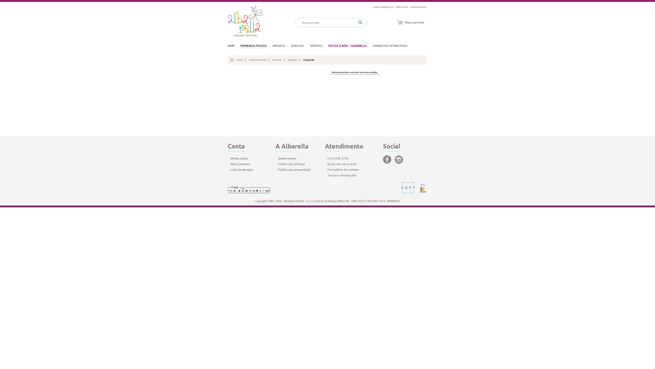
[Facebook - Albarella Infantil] (387, 162)
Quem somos (287, 158)
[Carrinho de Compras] (411, 25)
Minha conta (239, 158)
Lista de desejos (241, 169)
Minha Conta (402, 7)
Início (240, 60)
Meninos (277, 60)
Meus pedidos (240, 164)
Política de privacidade (294, 169)
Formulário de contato (343, 169)
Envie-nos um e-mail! (342, 164)
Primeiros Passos (258, 60)
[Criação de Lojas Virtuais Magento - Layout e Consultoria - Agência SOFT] (408, 192)
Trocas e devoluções (342, 175)
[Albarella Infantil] (246, 37)
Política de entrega (291, 164)
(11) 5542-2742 (338, 158)
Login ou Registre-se (383, 7)
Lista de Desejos (418, 7)
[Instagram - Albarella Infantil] (398, 162)
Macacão (292, 60)
